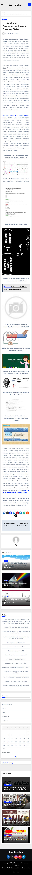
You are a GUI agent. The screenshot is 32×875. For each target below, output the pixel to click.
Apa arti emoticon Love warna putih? (16, 655)
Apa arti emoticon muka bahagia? (16, 659)
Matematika (5, 716)
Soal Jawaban (15, 5)
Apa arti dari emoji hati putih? (16, 643)
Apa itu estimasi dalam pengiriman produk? (16, 677)
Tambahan (5, 721)
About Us (16, 872)
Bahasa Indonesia (7, 704)
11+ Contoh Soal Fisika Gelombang (15, 583)
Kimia (3, 712)
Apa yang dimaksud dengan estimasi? (16, 681)
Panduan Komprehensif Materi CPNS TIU (16, 627)
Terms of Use (26, 868)
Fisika (4, 19)
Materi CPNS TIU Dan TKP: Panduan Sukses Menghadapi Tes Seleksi (15, 839)
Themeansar (15, 865)
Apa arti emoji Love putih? (16, 651)
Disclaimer (18, 868)
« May (15, 757)
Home (4, 868)
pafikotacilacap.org (7, 763)
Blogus (25, 863)
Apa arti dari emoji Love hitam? (16, 647)
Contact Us (10, 868)
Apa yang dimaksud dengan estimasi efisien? (16, 667)
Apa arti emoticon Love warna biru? (16, 663)
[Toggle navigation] (2, 4)
